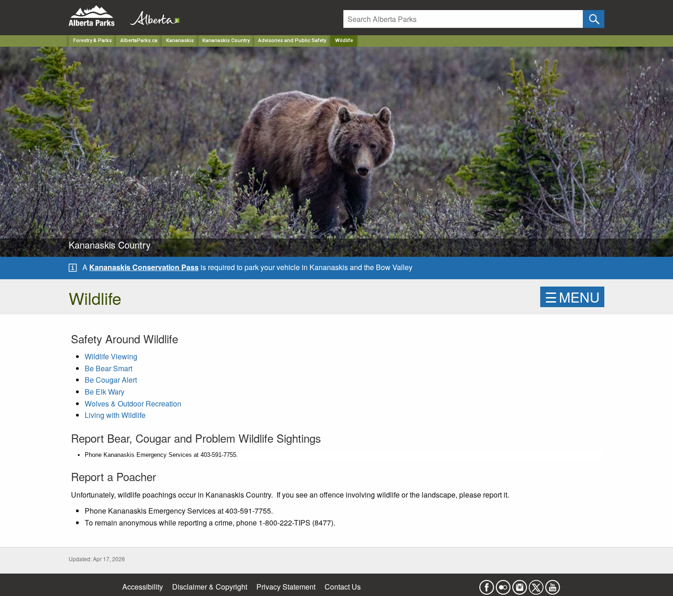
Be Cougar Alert (111, 379)
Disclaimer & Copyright (209, 586)
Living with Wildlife (115, 415)
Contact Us (343, 586)
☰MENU (572, 297)
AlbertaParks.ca (138, 40)
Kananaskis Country (226, 40)
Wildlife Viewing (111, 356)
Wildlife (344, 40)
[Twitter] (536, 584)
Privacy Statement (285, 586)
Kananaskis (180, 40)
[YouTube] (552, 584)
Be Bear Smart (108, 368)
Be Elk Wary (105, 391)
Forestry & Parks (92, 40)
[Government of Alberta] (152, 16)
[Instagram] (519, 584)
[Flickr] (503, 584)
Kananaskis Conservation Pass (144, 267)
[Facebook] (486, 584)
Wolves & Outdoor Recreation (133, 403)
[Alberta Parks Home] (97, 16)
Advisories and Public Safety (292, 40)
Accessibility (142, 586)
